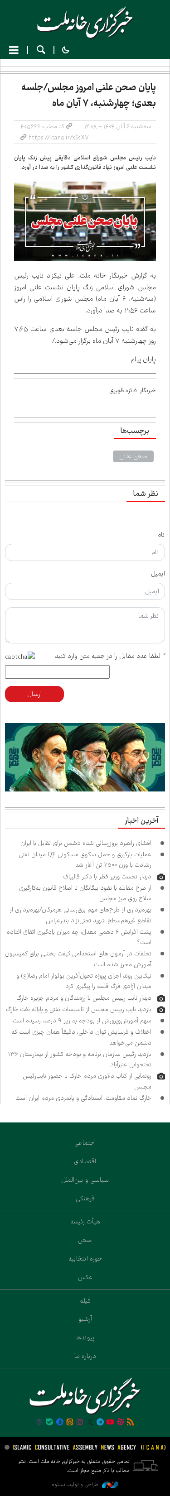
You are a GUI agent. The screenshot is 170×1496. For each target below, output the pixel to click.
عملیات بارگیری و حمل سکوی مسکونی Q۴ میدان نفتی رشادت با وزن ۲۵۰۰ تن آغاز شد (85, 859)
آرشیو (85, 1319)
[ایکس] (90, 1422)
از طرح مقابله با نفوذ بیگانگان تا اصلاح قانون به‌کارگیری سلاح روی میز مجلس (85, 893)
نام (161, 534)
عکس (85, 1277)
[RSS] (131, 1422)
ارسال (34, 694)
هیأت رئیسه (85, 1221)
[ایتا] (70, 1422)
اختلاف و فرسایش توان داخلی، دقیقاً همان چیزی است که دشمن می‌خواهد (81, 1037)
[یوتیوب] (110, 1422)
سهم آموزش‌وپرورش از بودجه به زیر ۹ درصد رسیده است (82, 1020)
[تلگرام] (100, 1422)
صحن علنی (133, 456)
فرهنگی (85, 1198)
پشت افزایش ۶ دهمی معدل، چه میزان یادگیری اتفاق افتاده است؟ (79, 937)
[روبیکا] (39, 1422)
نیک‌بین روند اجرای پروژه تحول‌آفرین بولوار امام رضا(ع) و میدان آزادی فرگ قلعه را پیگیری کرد (83, 981)
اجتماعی (85, 1142)
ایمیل (158, 573)
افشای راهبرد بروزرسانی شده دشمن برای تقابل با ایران (85, 843)
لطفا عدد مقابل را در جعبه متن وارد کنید (110, 656)
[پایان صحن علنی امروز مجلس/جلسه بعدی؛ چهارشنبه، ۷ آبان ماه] (85, 221)
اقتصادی (85, 1161)
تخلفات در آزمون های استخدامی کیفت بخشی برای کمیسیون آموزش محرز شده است (78, 958)
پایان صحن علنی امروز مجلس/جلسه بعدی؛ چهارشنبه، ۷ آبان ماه (88, 95)
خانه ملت (85, 22)
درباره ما (85, 1356)
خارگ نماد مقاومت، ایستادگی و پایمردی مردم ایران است (83, 1098)
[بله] (49, 1422)
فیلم (85, 1301)
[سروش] (59, 1422)
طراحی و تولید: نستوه (76, 1484)
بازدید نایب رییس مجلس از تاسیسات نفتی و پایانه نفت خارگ (78, 1009)
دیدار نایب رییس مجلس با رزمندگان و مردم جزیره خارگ (83, 998)
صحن (85, 1240)
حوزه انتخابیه (85, 1258)
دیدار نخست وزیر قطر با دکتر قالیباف (107, 876)
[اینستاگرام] (80, 1422)
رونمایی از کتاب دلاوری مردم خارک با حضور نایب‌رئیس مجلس (87, 1081)
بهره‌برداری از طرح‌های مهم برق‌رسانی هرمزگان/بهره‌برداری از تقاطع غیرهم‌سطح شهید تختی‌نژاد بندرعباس (80, 914)
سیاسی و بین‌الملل (85, 1180)
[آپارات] (121, 1422)
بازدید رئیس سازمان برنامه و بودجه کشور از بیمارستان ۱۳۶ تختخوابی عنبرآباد (79, 1059)
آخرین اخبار (141, 821)
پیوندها (85, 1337)
